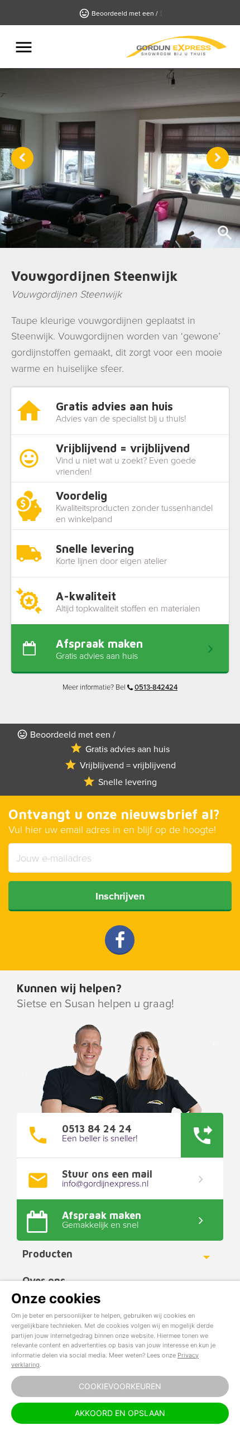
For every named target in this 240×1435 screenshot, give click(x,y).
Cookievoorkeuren (120, 1386)
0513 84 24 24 (97, 1129)
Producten (47, 1254)
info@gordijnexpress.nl (105, 1183)
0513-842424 (156, 687)
